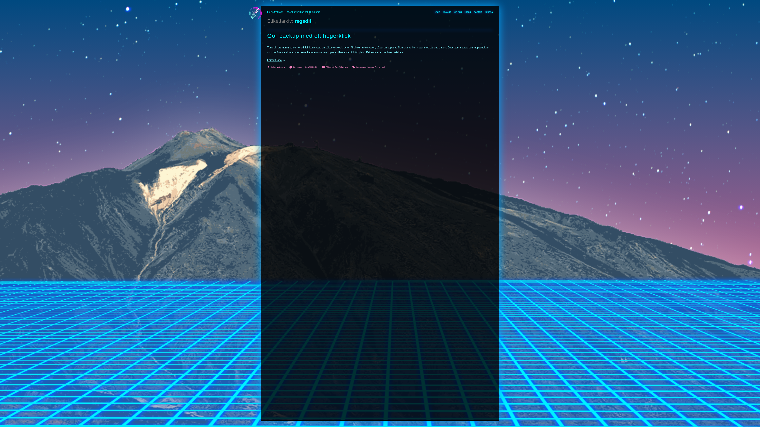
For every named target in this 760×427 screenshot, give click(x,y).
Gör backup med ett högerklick (309, 36)
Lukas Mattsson (275, 12)
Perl (376, 67)
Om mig (457, 12)
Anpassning (361, 67)
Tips (336, 67)
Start (437, 12)
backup (371, 67)
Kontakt (478, 12)
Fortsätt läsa (276, 60)
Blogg (468, 12)
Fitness (489, 12)
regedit (382, 67)
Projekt (447, 12)
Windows (343, 67)
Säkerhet (330, 67)
